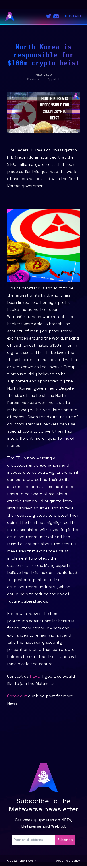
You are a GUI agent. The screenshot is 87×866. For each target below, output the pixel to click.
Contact (73, 16)
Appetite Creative (68, 860)
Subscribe (65, 840)
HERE (35, 676)
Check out (17, 695)
